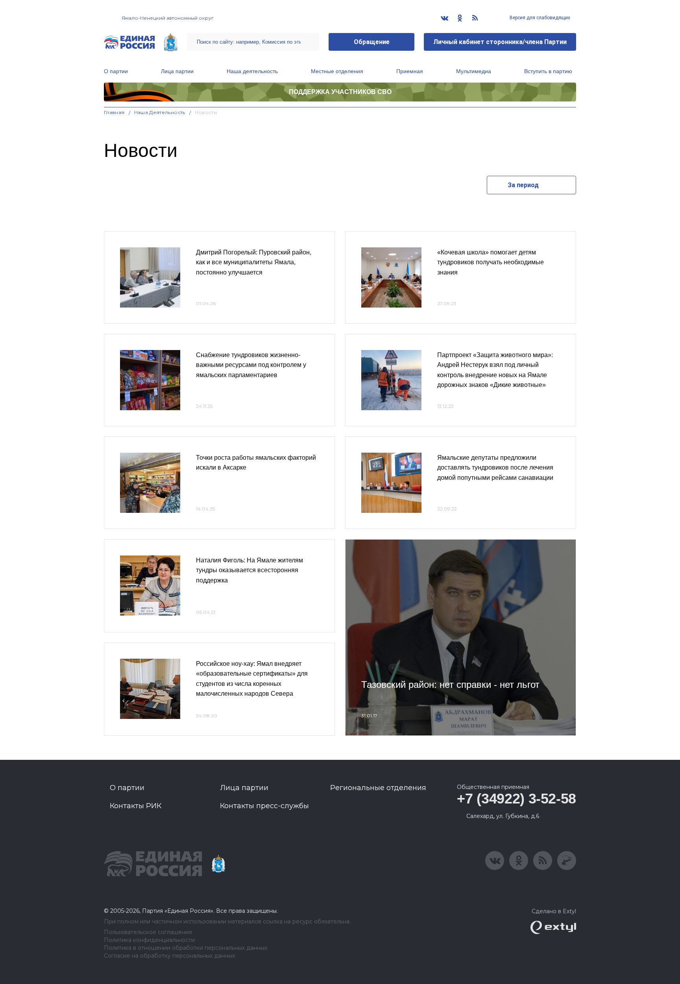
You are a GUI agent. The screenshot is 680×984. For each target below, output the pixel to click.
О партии (116, 71)
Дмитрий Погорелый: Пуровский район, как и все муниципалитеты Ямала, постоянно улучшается (253, 262)
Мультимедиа (473, 71)
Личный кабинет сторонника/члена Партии (500, 42)
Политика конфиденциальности (149, 940)
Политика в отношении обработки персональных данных (185, 948)
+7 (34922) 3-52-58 (516, 799)
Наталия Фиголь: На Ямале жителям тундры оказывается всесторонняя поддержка (249, 570)
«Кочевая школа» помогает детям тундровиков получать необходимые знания (490, 262)
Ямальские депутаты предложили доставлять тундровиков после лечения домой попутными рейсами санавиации (495, 467)
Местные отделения (337, 71)
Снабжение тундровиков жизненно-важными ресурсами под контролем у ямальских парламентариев (251, 365)
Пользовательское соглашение (148, 932)
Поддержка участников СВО (340, 91)
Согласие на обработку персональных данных (169, 956)
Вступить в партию (548, 71)
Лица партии (177, 71)
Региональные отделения (378, 787)
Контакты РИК (135, 806)
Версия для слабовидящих (539, 17)
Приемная (409, 71)
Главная (114, 112)
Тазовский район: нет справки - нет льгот (450, 684)
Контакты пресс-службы (264, 806)
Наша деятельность (252, 71)
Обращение (372, 42)
